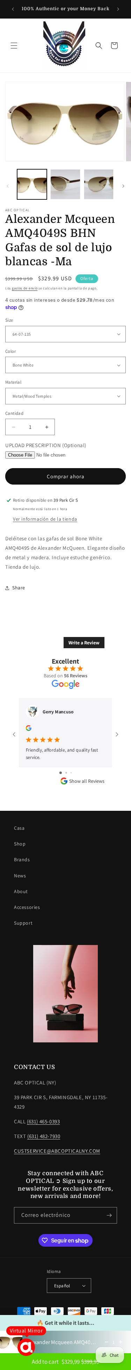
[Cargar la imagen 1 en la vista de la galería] (32, 184)
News (20, 875)
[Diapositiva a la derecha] (123, 186)
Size (9, 320)
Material (13, 382)
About (21, 891)
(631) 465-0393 (43, 1121)
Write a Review (84, 642)
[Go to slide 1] (60, 773)
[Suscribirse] (109, 1215)
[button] (14, 45)
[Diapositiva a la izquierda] (7, 186)
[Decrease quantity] (106, 1341)
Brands (22, 859)
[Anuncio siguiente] (118, 9)
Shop (20, 844)
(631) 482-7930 (43, 1136)
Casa (19, 828)
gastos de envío (25, 288)
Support (23, 923)
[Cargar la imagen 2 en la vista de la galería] (65, 184)
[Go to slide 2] (66, 773)
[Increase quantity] (120, 1341)
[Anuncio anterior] (13, 9)
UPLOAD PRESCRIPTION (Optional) (45, 445)
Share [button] (18, 587)
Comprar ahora (66, 476)
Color (10, 351)
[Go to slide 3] (71, 772)
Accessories (27, 907)
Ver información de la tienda (45, 519)
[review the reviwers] (28, 729)
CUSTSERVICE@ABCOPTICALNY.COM (57, 1151)
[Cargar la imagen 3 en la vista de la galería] (99, 184)
